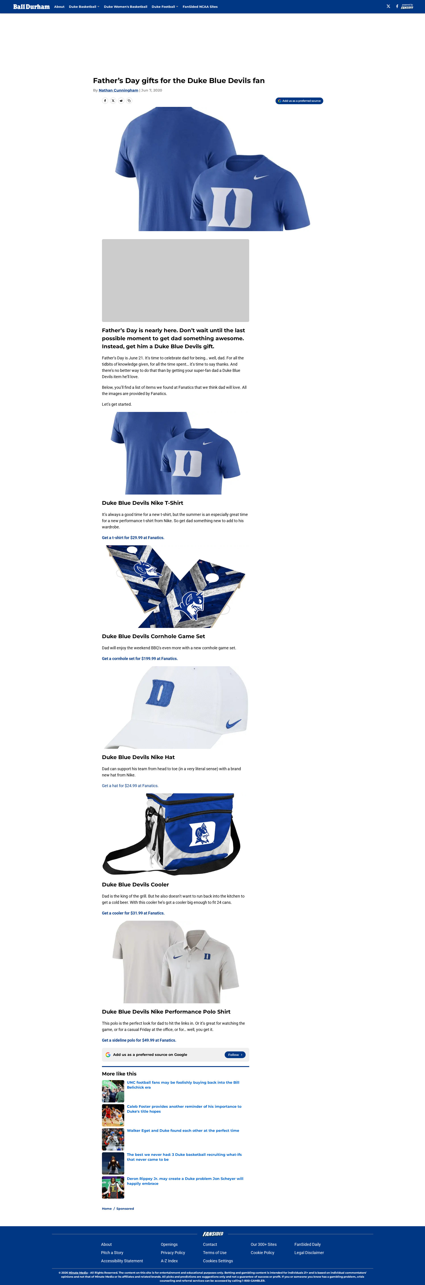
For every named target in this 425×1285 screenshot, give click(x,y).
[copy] (129, 101)
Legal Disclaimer (309, 1252)
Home (107, 1209)
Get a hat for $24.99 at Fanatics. (130, 785)
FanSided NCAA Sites (200, 7)
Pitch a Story (112, 1252)
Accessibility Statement (122, 1261)
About (59, 7)
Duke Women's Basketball (125, 7)
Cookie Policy (262, 1252)
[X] (388, 6)
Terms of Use (215, 1252)
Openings (169, 1244)
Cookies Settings (218, 1261)
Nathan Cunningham (118, 90)
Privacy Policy (173, 1252)
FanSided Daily (307, 1244)
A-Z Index (169, 1261)
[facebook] (397, 6)
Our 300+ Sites (264, 1244)
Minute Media (78, 1272)
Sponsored (125, 1209)
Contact (210, 1244)
